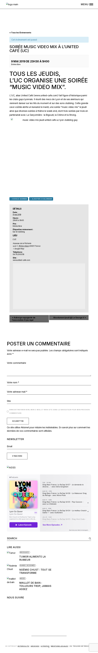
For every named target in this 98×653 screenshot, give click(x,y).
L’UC (12, 95)
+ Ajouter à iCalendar (41, 199)
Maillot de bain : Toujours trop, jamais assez (35, 586)
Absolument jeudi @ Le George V (69, 317)
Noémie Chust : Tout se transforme (35, 571)
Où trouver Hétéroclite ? (70, 646)
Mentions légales (59, 646)
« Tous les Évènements (20, 32)
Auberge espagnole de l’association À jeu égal (23, 318)
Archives (35, 646)
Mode (22, 578)
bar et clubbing (19, 232)
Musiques (24, 552)
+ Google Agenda (19, 199)
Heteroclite (23, 646)
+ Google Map (18, 249)
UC (18, 80)
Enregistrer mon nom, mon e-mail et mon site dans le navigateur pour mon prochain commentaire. (49, 411)
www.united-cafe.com (45, 95)
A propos (45, 646)
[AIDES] (49, 467)
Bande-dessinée (27, 565)
